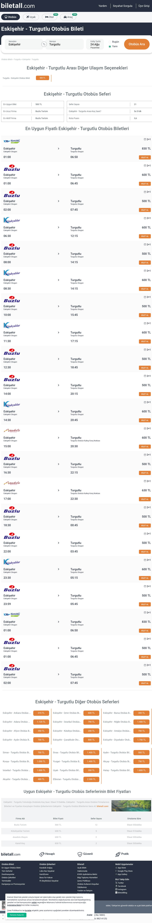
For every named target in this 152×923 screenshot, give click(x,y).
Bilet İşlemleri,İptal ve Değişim (84, 895)
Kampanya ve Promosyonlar (13, 884)
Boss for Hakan (46, 877)
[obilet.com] (17, 8)
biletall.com (102, 806)
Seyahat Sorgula (122, 5)
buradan (28, 911)
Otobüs (11, 17)
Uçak (32, 17)
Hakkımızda (82, 871)
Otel (52, 16)
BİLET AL (144, 157)
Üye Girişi (143, 5)
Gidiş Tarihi (95, 41)
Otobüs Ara (137, 44)
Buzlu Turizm (41, 111)
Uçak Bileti (81, 868)
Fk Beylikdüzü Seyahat (48, 881)
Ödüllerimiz (82, 887)
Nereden (12, 41)
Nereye (52, 41)
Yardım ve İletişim (84, 890)
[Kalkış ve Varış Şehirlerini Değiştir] (44, 44)
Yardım (103, 5)
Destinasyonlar (8, 874)
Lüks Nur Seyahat (46, 871)
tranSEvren (44, 874)
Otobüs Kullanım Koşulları (88, 884)
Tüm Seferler (7, 871)
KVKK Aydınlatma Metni (87, 874)
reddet (34, 902)
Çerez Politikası (83, 881)
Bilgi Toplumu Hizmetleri (87, 877)
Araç (71, 16)
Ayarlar (89, 915)
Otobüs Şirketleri (9, 877)
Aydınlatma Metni (14, 905)
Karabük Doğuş (45, 868)
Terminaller (6, 881)
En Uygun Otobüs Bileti (11, 868)
